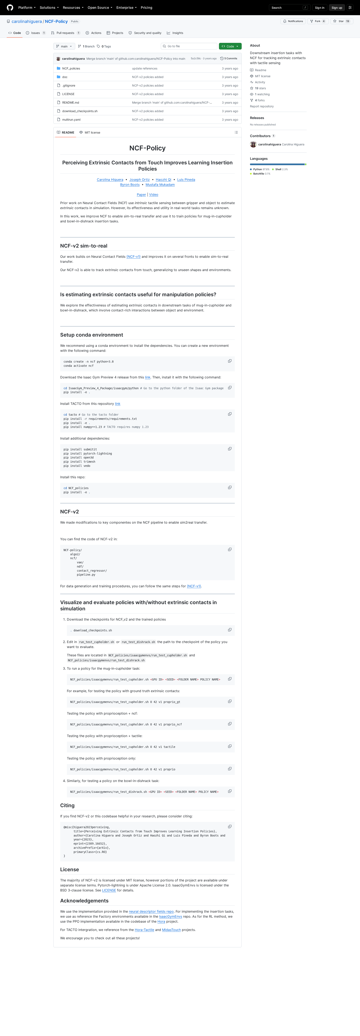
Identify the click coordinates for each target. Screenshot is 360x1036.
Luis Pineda (186, 179)
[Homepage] (10, 7)
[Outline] (236, 132)
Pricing (146, 7)
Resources (71, 7)
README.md (70, 102)
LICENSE (68, 94)
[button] (230, 361)
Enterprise (124, 7)
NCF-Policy (56, 21)
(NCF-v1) (133, 256)
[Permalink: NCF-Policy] (57, 148)
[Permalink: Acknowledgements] (57, 900)
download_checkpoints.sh (80, 111)
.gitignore (68, 85)
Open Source (98, 7)
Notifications (295, 21)
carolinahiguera (27, 21)
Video (153, 194)
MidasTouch (171, 930)
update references (144, 68)
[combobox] (191, 46)
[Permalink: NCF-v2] (57, 511)
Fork (320, 21)
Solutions (47, 7)
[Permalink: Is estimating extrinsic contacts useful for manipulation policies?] (57, 294)
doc (65, 77)
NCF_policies (71, 68)
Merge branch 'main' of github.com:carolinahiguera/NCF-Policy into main (135, 58)
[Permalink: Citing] (57, 805)
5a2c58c (196, 58)
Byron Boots (130, 184)
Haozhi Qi (163, 179)
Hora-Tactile (144, 930)
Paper (141, 194)
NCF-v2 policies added (148, 77)
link (147, 377)
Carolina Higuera (110, 179)
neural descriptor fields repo (151, 911)
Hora (161, 921)
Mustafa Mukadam (160, 184)
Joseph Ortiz (139, 179)
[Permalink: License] (57, 869)
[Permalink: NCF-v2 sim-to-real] (57, 246)
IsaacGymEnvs (170, 916)
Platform (25, 7)
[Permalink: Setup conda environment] (57, 335)
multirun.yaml (71, 119)
